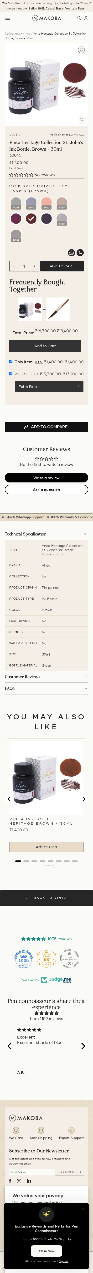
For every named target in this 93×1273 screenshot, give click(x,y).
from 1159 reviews (46, 1018)
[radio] (16, 202)
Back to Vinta (49, 898)
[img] (46, 1013)
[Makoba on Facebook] (10, 1181)
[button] (59, 135)
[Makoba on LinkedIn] (29, 1181)
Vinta (26, 33)
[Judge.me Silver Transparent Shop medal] (69, 958)
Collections (12, 33)
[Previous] (10, 85)
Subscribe (67, 1172)
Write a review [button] (46, 477)
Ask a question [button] (46, 489)
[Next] (83, 85)
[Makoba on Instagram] (19, 1181)
